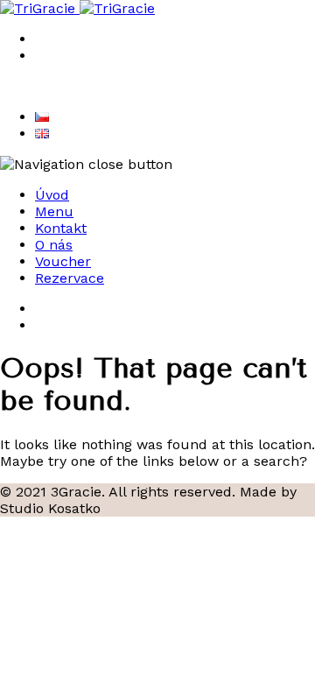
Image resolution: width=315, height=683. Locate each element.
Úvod (52, 195)
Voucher (63, 261)
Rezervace (69, 278)
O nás (54, 244)
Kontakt (61, 228)
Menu (54, 211)
